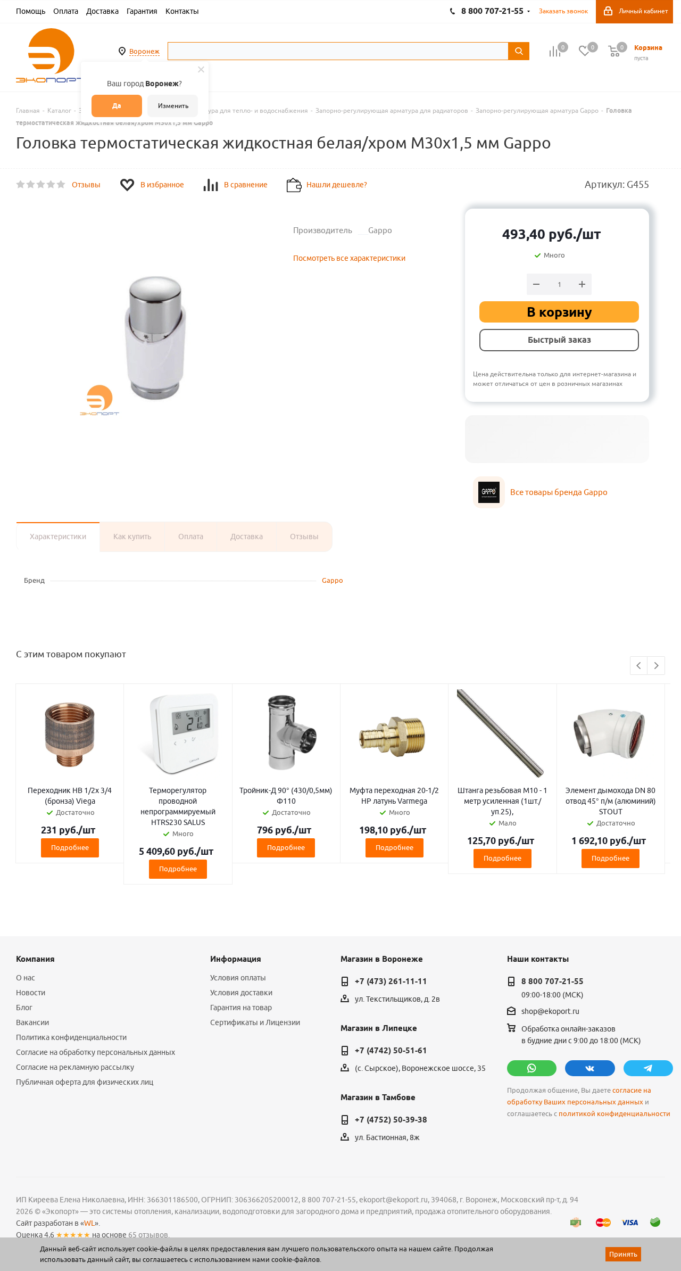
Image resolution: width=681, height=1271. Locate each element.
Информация (235, 959)
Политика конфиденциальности (71, 1037)
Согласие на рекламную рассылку (75, 1067)
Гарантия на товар (241, 1007)
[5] (61, 184)
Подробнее (70, 847)
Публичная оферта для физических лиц (84, 1082)
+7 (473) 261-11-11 (391, 981)
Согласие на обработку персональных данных (95, 1052)
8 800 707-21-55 (552, 981)
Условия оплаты (238, 977)
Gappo (332, 580)
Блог (24, 1007)
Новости (30, 992)
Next (656, 666)
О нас (25, 977)
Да (116, 106)
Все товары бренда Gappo (559, 492)
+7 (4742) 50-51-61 (391, 1050)
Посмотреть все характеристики (349, 258)
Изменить (173, 106)
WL (89, 1223)
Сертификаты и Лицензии (255, 1022)
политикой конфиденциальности (614, 1114)
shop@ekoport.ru (550, 1012)
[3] (41, 184)
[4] (51, 184)
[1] (21, 184)
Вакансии (32, 1022)
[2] (31, 184)
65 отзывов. (149, 1235)
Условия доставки (241, 992)
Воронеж (144, 51)
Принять (623, 1254)
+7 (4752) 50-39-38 (391, 1120)
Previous (639, 666)
